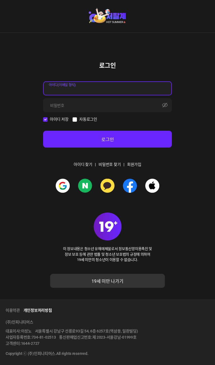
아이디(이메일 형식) (62, 85)
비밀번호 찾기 (110, 164)
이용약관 (13, 310)
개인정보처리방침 (38, 310)
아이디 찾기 (83, 164)
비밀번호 (57, 105)
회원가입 (134, 164)
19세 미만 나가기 (107, 281)
